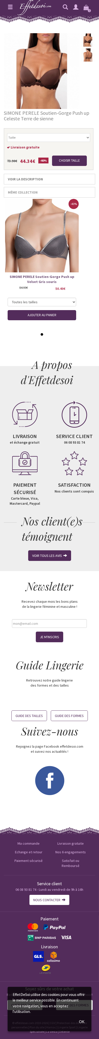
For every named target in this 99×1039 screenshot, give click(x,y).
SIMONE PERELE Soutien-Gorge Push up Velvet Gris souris (42, 279)
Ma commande (29, 843)
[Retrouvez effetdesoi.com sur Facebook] (49, 780)
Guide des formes (69, 715)
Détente (64, 1031)
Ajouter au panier (42, 315)
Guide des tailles (29, 715)
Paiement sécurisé (28, 860)
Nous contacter (47, 900)
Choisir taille (69, 160)
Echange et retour (28, 852)
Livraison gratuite (70, 843)
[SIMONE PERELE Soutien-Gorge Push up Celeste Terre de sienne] (42, 70)
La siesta (51, 1031)
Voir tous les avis (47, 555)
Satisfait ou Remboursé (70, 863)
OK (82, 1021)
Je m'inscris (49, 637)
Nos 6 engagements (70, 852)
